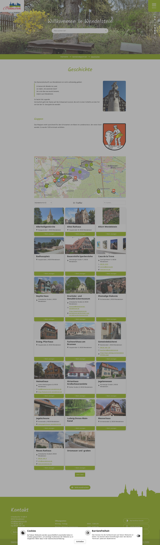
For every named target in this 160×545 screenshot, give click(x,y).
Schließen (80, 541)
